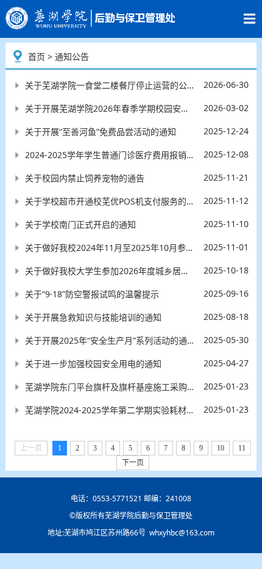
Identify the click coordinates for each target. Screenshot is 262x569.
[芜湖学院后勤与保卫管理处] (92, 19)
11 (242, 448)
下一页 (133, 462)
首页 (36, 56)
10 (220, 448)
